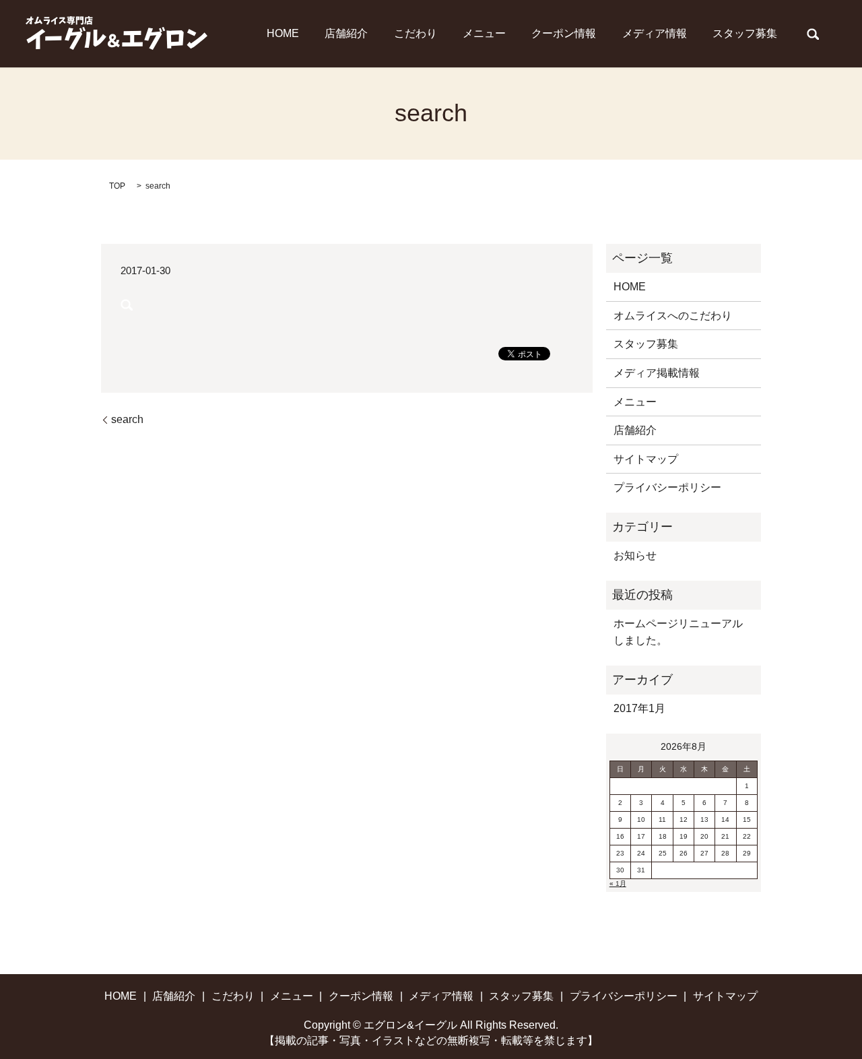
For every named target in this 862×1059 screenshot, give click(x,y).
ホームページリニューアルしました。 (678, 632)
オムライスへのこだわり (673, 315)
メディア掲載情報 (657, 373)
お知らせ (635, 555)
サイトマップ (646, 459)
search (813, 34)
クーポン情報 (563, 33)
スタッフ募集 (744, 33)
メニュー (484, 33)
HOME (283, 33)
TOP (117, 186)
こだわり (415, 33)
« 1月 (617, 883)
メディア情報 (654, 33)
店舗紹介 (346, 33)
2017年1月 (639, 708)
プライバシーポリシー (667, 487)
